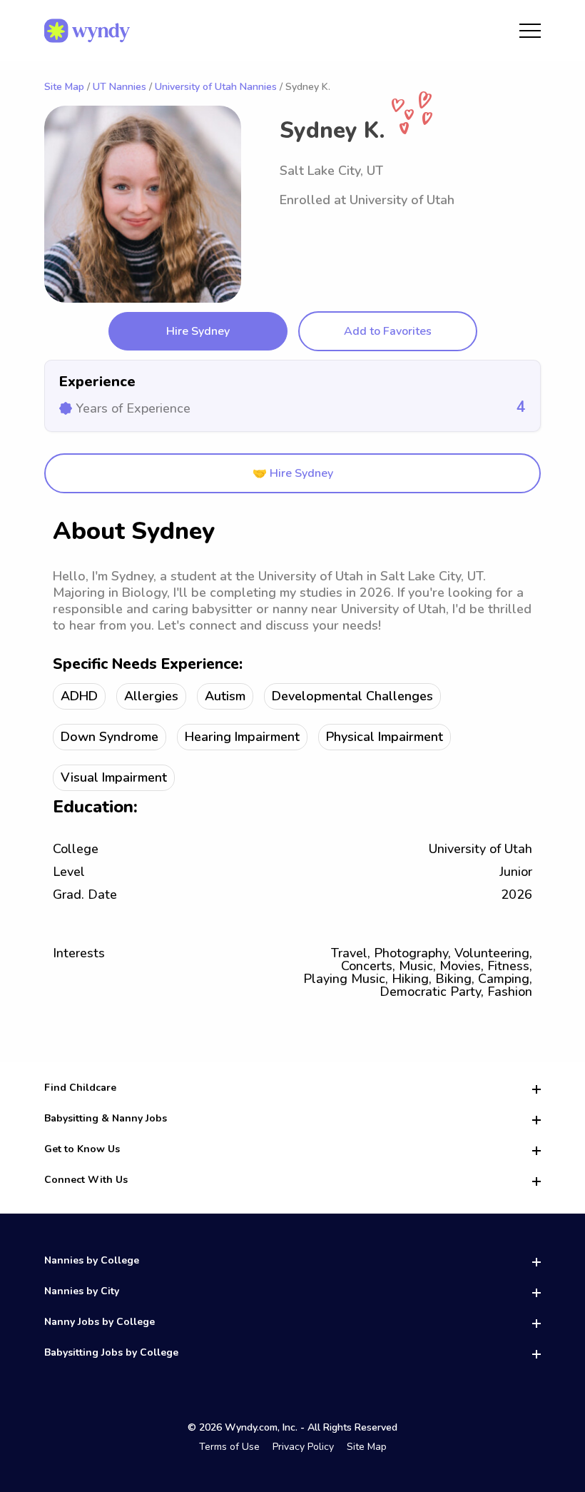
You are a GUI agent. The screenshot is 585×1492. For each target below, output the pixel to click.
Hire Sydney (198, 331)
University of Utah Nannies (216, 87)
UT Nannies (119, 87)
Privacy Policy (303, 1446)
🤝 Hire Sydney (293, 473)
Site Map (64, 87)
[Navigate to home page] (87, 30)
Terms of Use (229, 1446)
